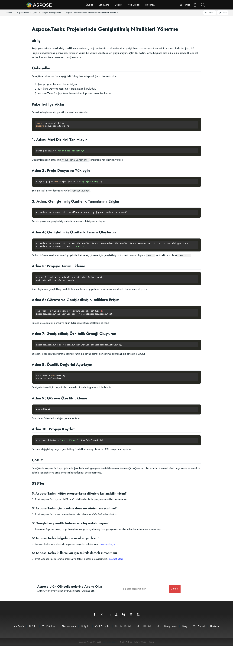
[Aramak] (203, 4)
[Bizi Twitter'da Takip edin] (102, 614)
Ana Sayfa (18, 626)
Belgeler (85, 626)
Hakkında (150, 4)
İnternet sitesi (116, 559)
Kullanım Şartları (140, 642)
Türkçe (186, 4)
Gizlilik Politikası (126, 642)
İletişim (151, 642)
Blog (184, 626)
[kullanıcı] (195, 4)
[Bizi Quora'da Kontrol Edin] (124, 614)
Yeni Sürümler (49, 626)
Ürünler (89, 4)
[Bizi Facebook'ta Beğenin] (95, 614)
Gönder (174, 588)
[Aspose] (39, 5)
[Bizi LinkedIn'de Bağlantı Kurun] (109, 614)
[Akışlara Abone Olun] (138, 614)
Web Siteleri (133, 4)
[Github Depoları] (131, 614)
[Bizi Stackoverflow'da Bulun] (116, 614)
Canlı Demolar (102, 626)
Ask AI (211, 12)
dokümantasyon (108, 544)
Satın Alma (104, 4)
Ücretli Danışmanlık (167, 626)
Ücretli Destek (144, 626)
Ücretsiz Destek (123, 626)
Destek (118, 4)
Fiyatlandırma (69, 626)
